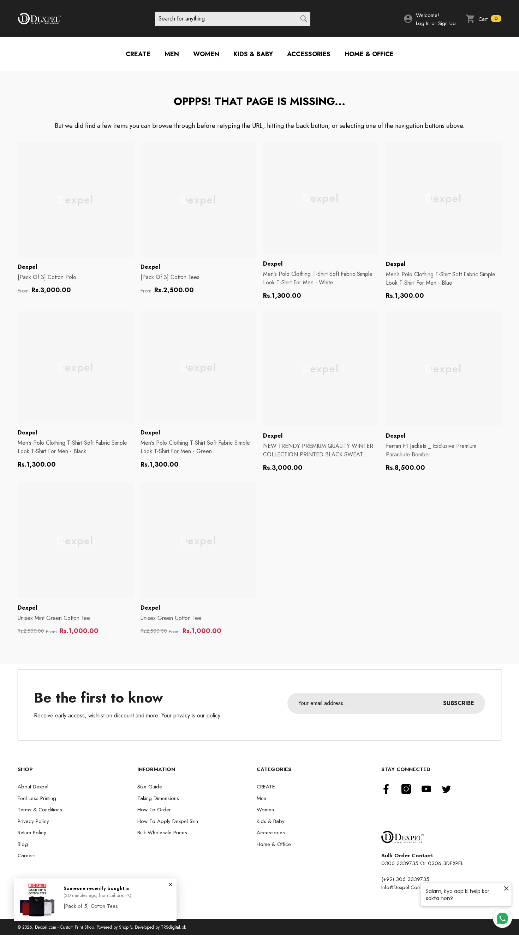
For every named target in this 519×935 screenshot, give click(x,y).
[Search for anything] (232, 19)
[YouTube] (426, 789)
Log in (423, 23)
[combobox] (225, 19)
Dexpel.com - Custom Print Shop (64, 927)
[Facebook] (386, 789)
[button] (483, 19)
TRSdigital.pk (173, 927)
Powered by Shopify (114, 927)
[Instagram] (406, 789)
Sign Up (447, 23)
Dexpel (27, 267)
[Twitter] (446, 789)
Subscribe (458, 703)
